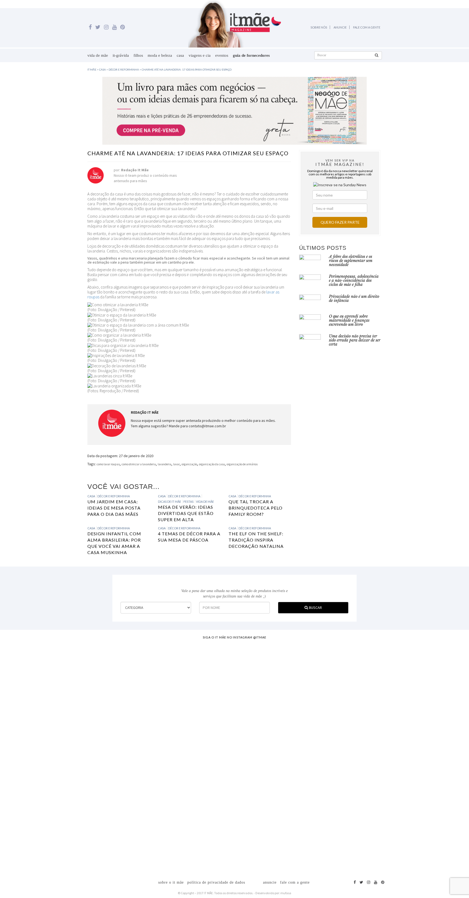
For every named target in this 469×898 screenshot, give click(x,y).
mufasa (285, 893)
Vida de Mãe (97, 55)
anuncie (270, 882)
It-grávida (121, 55)
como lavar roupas (108, 464)
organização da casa (212, 464)
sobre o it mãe (171, 882)
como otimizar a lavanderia (139, 464)
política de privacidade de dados (216, 882)
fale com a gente (295, 882)
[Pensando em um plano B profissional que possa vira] (321, 727)
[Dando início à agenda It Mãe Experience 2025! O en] (379, 756)
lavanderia (164, 464)
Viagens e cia (200, 55)
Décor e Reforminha (113, 496)
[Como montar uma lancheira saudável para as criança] (90, 737)
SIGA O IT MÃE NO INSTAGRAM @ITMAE (234, 637)
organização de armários (242, 464)
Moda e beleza (160, 55)
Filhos (138, 55)
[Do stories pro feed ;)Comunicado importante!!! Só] (31, 670)
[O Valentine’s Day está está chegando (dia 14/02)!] (437, 732)
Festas (188, 501)
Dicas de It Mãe (169, 501)
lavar (176, 464)
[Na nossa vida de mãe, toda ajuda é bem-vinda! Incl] (147, 702)
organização (189, 464)
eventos (221, 55)
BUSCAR (315, 607)
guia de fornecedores (251, 55)
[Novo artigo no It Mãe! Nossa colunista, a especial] (205, 748)
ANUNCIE (340, 27)
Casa (180, 55)
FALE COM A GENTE (366, 27)
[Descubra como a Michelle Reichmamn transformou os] (263, 708)
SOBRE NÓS (318, 27)
